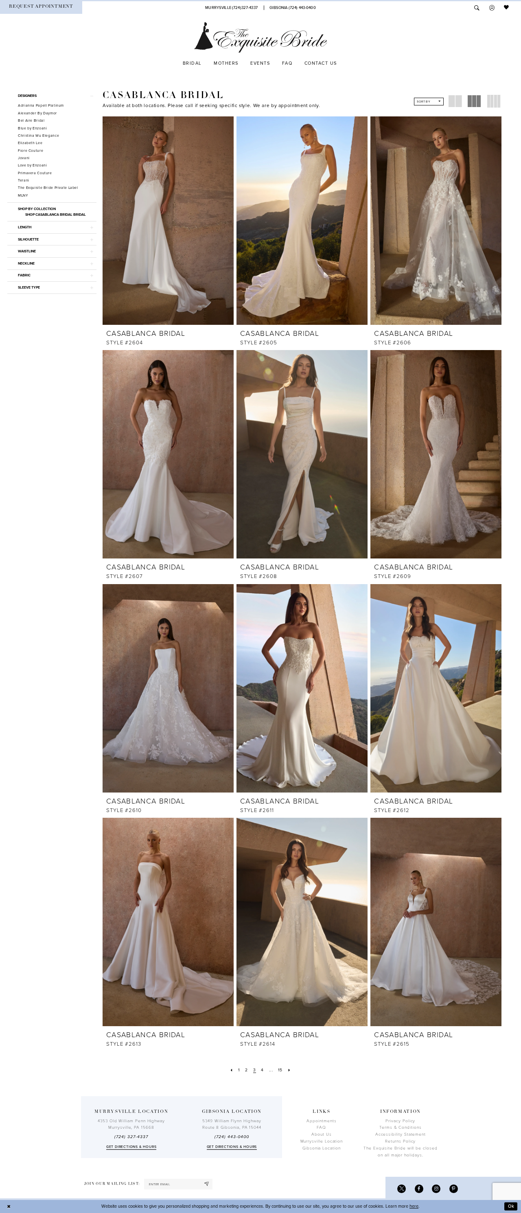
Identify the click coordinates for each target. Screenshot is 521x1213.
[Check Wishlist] (506, 8)
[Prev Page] (231, 1070)
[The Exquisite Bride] (260, 37)
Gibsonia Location (321, 1148)
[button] (491, 8)
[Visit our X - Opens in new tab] (401, 1189)
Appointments (321, 1121)
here (413, 1206)
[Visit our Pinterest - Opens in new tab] (453, 1189)
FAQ (321, 1127)
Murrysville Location (321, 1141)
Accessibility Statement (400, 1134)
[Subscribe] (206, 1184)
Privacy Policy (400, 1121)
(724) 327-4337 (131, 1136)
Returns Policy (400, 1141)
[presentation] (168, 220)
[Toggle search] (476, 8)
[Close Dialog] (9, 1206)
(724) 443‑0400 (232, 1136)
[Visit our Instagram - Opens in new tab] (436, 1189)
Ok (511, 1206)
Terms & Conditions (400, 1127)
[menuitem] (41, 7)
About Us (321, 1134)
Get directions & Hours (131, 1147)
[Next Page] (289, 1070)
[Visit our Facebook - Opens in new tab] (419, 1189)
